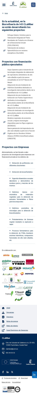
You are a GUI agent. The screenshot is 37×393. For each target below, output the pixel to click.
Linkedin (7, 372)
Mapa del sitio (6, 382)
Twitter (12, 372)
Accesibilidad (16, 382)
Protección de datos (10, 378)
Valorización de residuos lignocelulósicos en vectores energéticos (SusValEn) (17, 50)
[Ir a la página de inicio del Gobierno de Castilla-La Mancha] (13, 3)
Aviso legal (24, 378)
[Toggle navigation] (3, 4)
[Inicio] (23, 4)
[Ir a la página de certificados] (15, 389)
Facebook (3, 372)
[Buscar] (33, 4)
